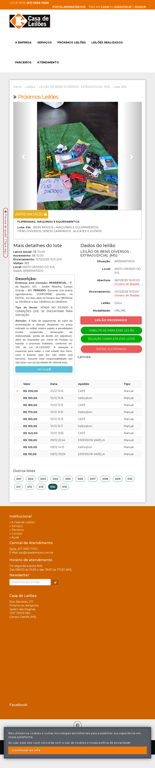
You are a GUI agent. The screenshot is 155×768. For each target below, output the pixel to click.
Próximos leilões (71, 42)
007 (93, 479)
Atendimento (48, 62)
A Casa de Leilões (23, 522)
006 (80, 479)
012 (29, 486)
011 (18, 486)
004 (55, 479)
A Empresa (23, 42)
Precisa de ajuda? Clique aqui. (5, 234)
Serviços (44, 42)
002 (30, 479)
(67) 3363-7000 (28, 548)
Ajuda (139, 6)
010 (129, 479)
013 (41, 486)
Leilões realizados (107, 42)
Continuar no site (26, 750)
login (105, 6)
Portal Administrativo (69, 6)
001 (18, 479)
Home (17, 87)
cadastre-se (123, 6)
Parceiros (23, 62)
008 (105, 479)
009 (118, 479)
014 (52, 486)
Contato (17, 533)
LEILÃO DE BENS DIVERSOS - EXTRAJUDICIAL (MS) (74, 87)
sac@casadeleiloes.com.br (36, 552)
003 (43, 479)
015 (64, 486)
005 (68, 479)
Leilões (30, 87)
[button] (23, 156)
